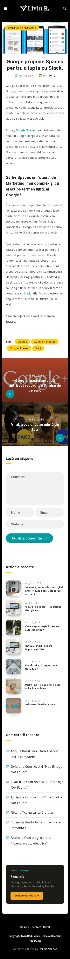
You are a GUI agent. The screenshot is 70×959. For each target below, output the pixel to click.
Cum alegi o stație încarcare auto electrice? (42, 628)
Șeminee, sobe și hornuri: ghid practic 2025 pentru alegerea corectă (44, 591)
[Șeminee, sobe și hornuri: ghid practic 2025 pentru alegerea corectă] (13, 588)
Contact (36, 927)
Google (22, 341)
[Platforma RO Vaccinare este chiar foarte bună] (13, 686)
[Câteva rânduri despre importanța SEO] (13, 647)
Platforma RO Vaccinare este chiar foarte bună (42, 687)
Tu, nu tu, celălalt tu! (37, 812)
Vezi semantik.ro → (26, 895)
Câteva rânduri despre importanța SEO (39, 648)
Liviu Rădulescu (30, 936)
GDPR (46, 927)
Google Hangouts (45, 341)
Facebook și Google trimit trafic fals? (41, 667)
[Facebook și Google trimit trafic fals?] (13, 666)
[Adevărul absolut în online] (13, 705)
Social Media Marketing (22, 27)
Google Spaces (19, 348)
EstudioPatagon (48, 949)
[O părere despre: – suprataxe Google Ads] (13, 608)
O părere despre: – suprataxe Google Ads (43, 609)
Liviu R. (16, 782)
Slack (27, 293)
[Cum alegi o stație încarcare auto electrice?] (13, 627)
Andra (15, 838)
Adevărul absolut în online (41, 704)
